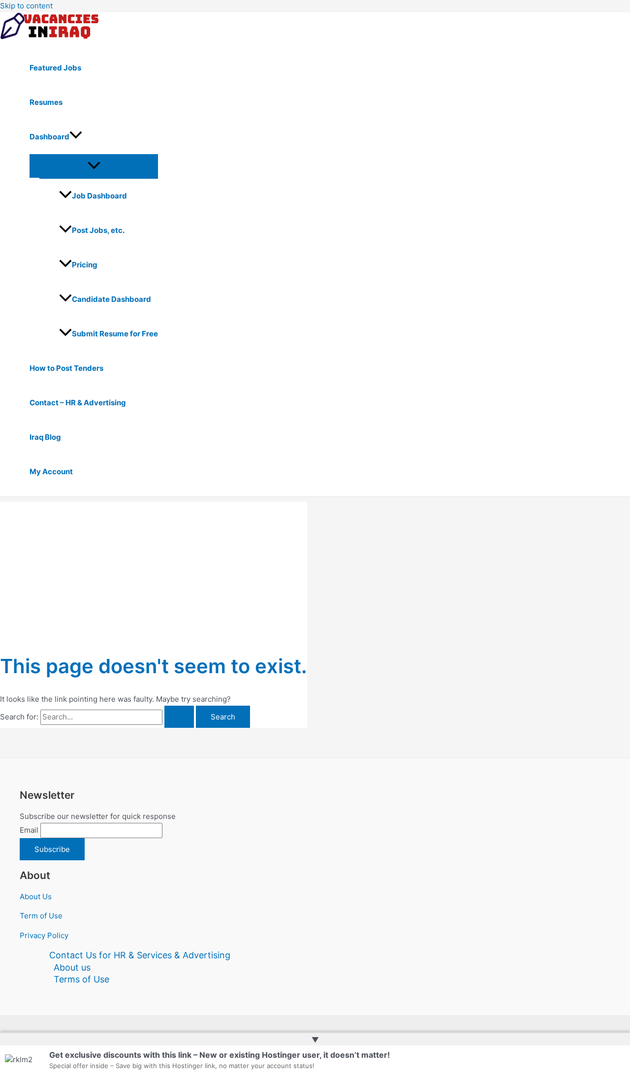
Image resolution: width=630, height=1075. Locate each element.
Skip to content (26, 5)
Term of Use (41, 915)
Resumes (46, 102)
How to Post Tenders (66, 368)
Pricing (84, 264)
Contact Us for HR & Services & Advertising (139, 955)
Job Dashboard (99, 195)
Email (29, 830)
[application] (75, 137)
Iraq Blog (45, 437)
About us (72, 967)
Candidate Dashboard (111, 299)
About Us (36, 896)
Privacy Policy (44, 935)
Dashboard (49, 136)
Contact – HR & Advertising (78, 402)
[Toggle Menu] (94, 166)
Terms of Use (81, 979)
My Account (51, 471)
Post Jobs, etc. (98, 230)
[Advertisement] (153, 571)
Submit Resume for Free (115, 333)
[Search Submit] (179, 717)
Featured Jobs (55, 67)
